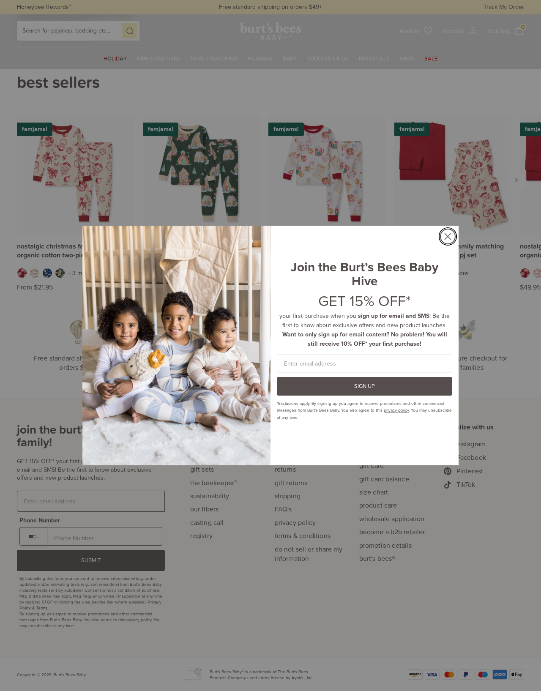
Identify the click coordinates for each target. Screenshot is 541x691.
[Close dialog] (447, 236)
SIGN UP (364, 386)
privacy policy (396, 410)
